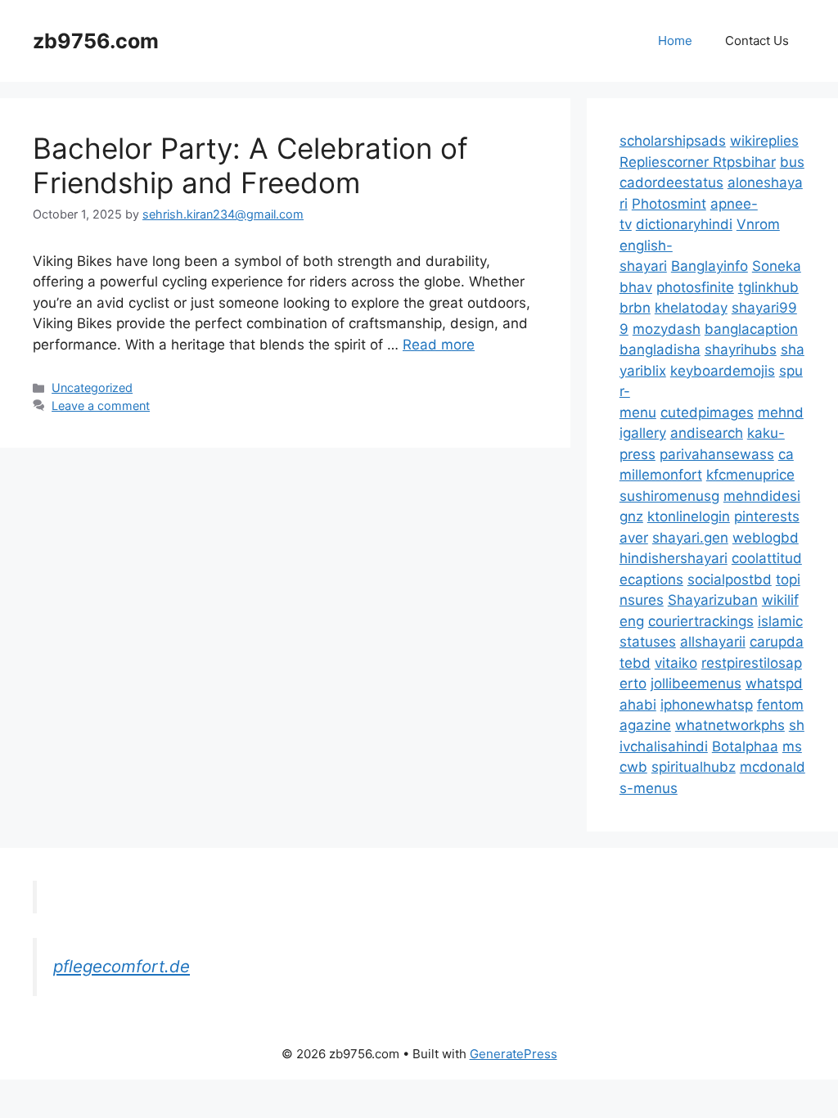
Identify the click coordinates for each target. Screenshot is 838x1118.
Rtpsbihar (744, 162)
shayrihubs (741, 349)
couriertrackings (701, 621)
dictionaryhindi (684, 224)
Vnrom (758, 224)
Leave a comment (101, 405)
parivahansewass (717, 454)
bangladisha (660, 349)
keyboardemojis (722, 371)
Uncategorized (92, 387)
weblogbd (765, 538)
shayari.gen (690, 538)
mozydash (667, 329)
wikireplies (764, 141)
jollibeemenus (696, 683)
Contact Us (757, 40)
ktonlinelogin (688, 516)
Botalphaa (745, 746)
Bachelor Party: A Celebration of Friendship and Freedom (250, 165)
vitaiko (676, 663)
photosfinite (695, 287)
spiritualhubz (693, 767)
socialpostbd (729, 579)
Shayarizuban (713, 600)
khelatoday (691, 308)
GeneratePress (513, 1054)
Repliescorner (666, 162)
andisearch (706, 433)
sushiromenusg (669, 496)
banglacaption (751, 329)
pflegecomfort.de (121, 966)
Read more (439, 344)
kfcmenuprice (750, 475)
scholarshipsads (672, 141)
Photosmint (669, 204)
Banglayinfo (709, 266)
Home (675, 40)
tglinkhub (768, 287)
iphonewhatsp (706, 704)
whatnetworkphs (730, 725)
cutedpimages (707, 412)
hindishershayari (673, 558)
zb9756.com (96, 41)
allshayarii (713, 641)
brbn (635, 308)
